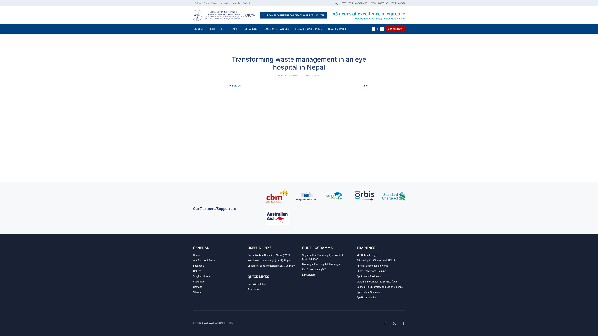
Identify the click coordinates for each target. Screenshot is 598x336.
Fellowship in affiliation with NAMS (376, 260)
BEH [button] (223, 29)
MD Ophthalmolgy (367, 255)
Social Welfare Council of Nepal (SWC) (269, 255)
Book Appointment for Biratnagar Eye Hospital (296, 15)
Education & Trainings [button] (276, 29)
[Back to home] (224, 15)
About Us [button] (198, 29)
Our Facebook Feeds (204, 260)
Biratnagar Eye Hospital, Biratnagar (321, 264)
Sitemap (197, 292)
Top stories (254, 289)
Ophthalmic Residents (369, 276)
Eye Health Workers (367, 297)
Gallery (198, 3)
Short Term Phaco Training (371, 271)
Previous (235, 85)
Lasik (234, 29)
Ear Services (309, 274)
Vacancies (225, 3)
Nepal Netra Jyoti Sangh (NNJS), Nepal (269, 260)
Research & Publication (308, 29)
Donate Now (395, 29)
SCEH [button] (212, 29)
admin (296, 75)
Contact (246, 3)
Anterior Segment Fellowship (372, 265)
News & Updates (337, 29)
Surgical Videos (211, 3)
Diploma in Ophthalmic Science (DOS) (378, 281)
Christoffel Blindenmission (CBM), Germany (271, 265)
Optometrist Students (368, 292)
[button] (403, 323)
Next (366, 85)
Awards (236, 3)
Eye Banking (250, 29)
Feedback (198, 265)
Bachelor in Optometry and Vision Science (380, 286)
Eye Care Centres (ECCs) (315, 269)
